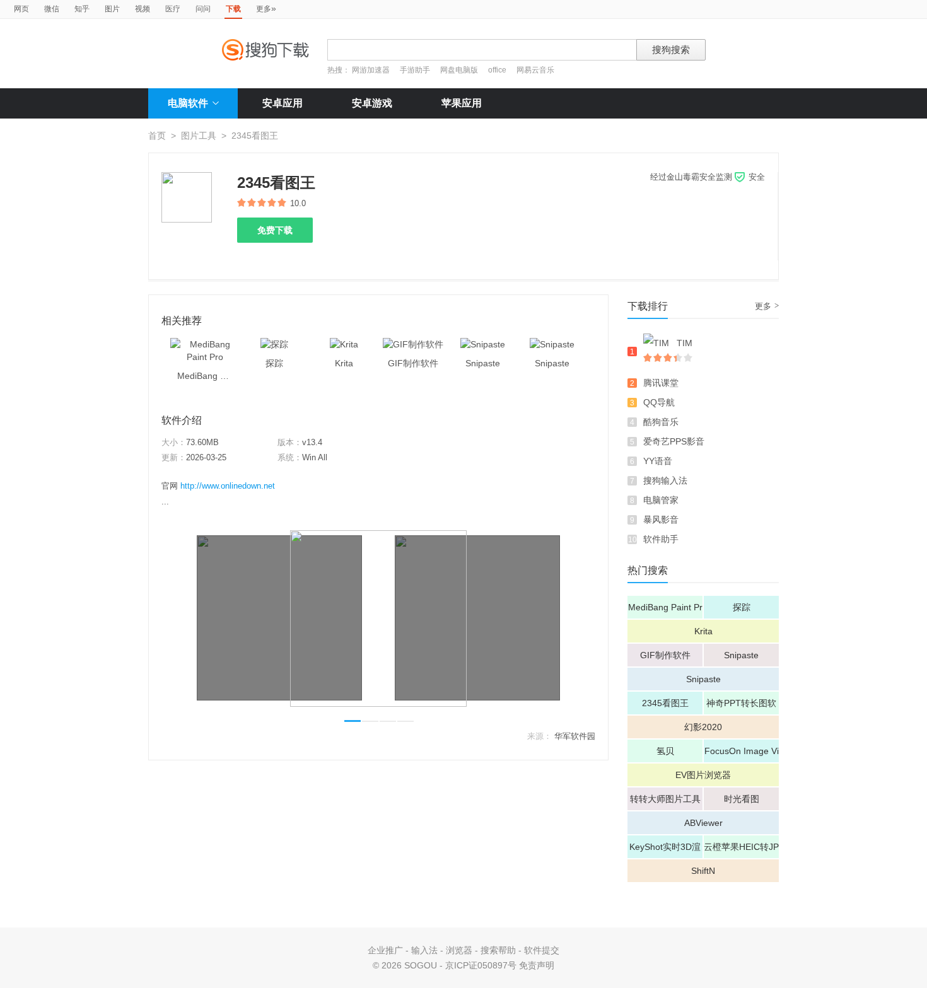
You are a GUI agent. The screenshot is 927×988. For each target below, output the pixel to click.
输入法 (424, 950)
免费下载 (275, 230)
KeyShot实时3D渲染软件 (665, 850)
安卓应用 (282, 103)
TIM (684, 343)
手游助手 (416, 70)
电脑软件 (188, 103)
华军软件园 (574, 736)
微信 (51, 8)
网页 (21, 8)
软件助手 (661, 539)
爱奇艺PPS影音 (673, 441)
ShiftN (703, 871)
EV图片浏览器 (703, 775)
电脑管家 (661, 500)
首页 (157, 136)
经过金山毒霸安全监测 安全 (707, 177)
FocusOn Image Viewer (741, 754)
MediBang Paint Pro (665, 610)
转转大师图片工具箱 (665, 802)
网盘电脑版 (459, 70)
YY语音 (657, 461)
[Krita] (344, 344)
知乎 (82, 8)
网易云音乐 (535, 70)
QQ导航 (659, 402)
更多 (266, 8)
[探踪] (274, 344)
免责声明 (536, 965)
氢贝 (665, 751)
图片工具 (198, 136)
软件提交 (541, 950)
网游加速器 (371, 70)
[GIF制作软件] (413, 344)
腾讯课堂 (661, 383)
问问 (203, 8)
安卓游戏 (372, 103)
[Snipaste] (482, 344)
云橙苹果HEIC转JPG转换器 (741, 850)
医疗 (172, 8)
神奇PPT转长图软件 (741, 706)
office (498, 70)
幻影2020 (703, 727)
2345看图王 (665, 703)
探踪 (741, 607)
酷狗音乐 (661, 422)
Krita (703, 631)
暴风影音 (661, 519)
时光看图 (741, 799)
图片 (112, 8)
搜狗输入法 (665, 480)
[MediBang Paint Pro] (205, 344)
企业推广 (385, 950)
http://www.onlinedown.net (227, 486)
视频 (142, 8)
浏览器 (459, 950)
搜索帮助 (498, 950)
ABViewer (703, 823)
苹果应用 (461, 103)
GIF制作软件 (665, 655)
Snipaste (741, 655)
